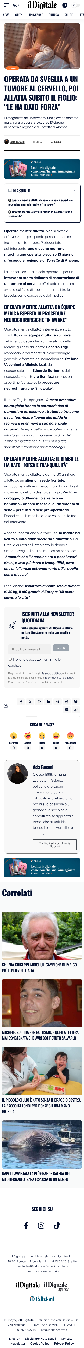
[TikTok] (57, 1225)
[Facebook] (26, 1225)
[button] (7, 5)
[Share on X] (30, 701)
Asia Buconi (17, 142)
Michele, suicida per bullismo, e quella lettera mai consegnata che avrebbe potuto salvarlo (40, 1035)
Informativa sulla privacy (59, 677)
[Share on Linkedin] (48, 701)
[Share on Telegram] (57, 701)
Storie (12, 68)
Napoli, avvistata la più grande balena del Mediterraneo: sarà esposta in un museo (36, 1176)
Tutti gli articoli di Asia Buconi (54, 844)
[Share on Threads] (67, 701)
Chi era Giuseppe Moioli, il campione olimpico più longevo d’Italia (39, 967)
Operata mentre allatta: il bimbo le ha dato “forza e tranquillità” (40, 214)
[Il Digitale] (42, 5)
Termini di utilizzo (52, 673)
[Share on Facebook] (21, 701)
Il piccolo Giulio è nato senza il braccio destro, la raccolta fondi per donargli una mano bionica (41, 1105)
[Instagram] (41, 1225)
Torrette (53, 260)
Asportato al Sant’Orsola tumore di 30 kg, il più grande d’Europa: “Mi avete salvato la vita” (42, 591)
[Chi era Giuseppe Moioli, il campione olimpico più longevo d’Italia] (42, 936)
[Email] (67, 709)
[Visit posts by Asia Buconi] (6, 141)
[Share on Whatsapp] (39, 701)
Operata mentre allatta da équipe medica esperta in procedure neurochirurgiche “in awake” (40, 202)
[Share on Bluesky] (76, 701)
